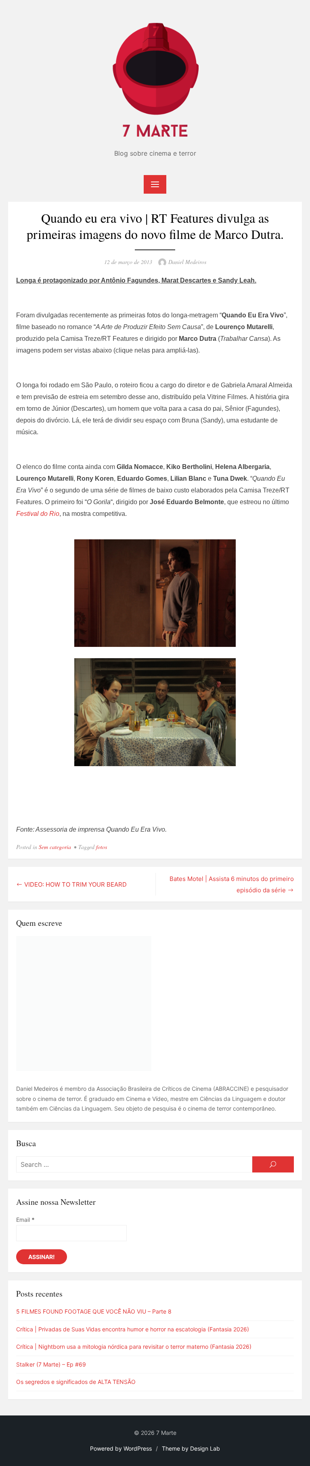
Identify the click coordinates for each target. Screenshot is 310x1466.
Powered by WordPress (121, 1448)
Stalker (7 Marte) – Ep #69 (51, 1364)
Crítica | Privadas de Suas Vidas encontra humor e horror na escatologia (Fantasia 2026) (132, 1329)
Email (25, 1219)
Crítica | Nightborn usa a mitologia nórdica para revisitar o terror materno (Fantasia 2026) (133, 1346)
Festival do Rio (37, 513)
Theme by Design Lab (191, 1448)
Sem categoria (55, 847)
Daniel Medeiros (187, 262)
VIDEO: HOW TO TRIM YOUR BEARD (75, 884)
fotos (101, 847)
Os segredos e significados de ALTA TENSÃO (76, 1381)
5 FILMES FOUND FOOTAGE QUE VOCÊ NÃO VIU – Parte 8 (94, 1311)
